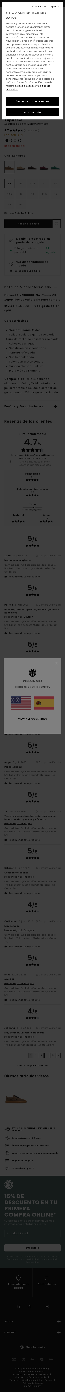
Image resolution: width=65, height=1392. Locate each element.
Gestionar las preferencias (32, 101)
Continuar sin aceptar (44, 6)
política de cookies (25, 85)
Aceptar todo (32, 112)
